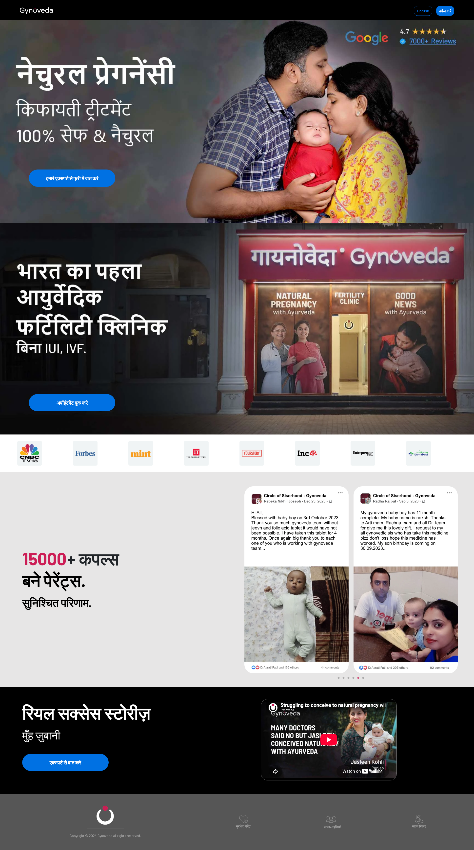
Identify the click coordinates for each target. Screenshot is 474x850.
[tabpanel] (296, 579)
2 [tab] (343, 680)
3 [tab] (348, 680)
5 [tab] (358, 680)
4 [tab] (353, 680)
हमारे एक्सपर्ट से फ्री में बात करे (72, 178)
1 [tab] (338, 680)
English (423, 10)
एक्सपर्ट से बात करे (65, 762)
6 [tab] (363, 680)
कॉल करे (445, 10)
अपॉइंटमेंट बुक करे (72, 403)
